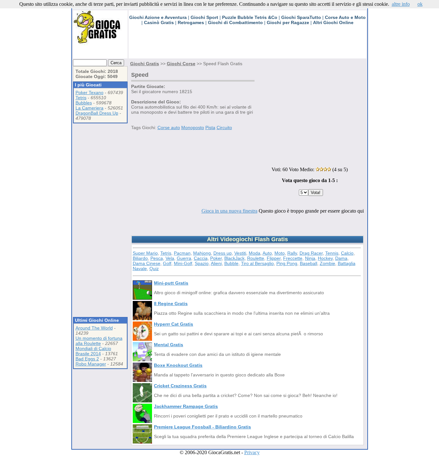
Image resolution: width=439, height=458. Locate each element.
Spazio (202, 263)
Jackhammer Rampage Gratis (186, 406)
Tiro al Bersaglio (257, 263)
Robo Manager (91, 363)
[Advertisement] (246, 44)
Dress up (222, 253)
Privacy (252, 452)
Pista (210, 127)
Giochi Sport (204, 17)
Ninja (310, 258)
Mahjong (202, 253)
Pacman (182, 253)
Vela (170, 258)
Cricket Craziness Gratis (180, 385)
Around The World (94, 327)
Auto (267, 253)
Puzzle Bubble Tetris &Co (249, 17)
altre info (401, 4)
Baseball (308, 263)
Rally (292, 253)
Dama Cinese (146, 263)
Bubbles (84, 102)
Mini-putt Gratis (171, 283)
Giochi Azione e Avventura (158, 17)
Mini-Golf (183, 263)
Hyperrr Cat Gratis (173, 324)
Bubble (231, 263)
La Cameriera (89, 107)
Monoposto (192, 127)
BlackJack (234, 258)
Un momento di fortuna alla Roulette (99, 341)
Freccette (292, 258)
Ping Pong (286, 263)
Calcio (347, 253)
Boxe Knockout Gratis (178, 365)
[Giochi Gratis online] (100, 43)
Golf (167, 263)
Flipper (274, 258)
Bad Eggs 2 (87, 358)
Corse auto (168, 127)
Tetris (81, 97)
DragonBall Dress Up (97, 113)
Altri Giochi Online (333, 22)
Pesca (156, 258)
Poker (216, 258)
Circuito (224, 127)
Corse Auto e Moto (345, 17)
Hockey (325, 258)
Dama (341, 258)
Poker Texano (89, 92)
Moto (279, 253)
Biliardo (140, 258)
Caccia (201, 258)
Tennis (331, 253)
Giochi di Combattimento (235, 22)
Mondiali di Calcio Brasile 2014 (93, 351)
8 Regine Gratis (171, 303)
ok (420, 4)
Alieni (216, 263)
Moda (254, 253)
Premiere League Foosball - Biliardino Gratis (202, 426)
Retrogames (191, 22)
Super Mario (145, 253)
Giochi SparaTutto (301, 17)
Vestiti (240, 253)
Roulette (255, 258)
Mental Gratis (168, 344)
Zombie (327, 263)
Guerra (184, 258)
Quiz (154, 268)
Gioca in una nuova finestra (229, 211)
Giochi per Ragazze (288, 22)
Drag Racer (311, 253)
